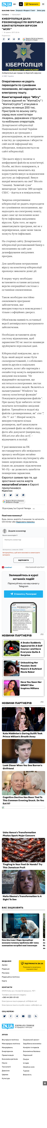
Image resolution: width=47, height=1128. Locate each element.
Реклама (5, 973)
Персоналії (27, 1055)
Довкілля (6, 1071)
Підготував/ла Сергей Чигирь (16, 508)
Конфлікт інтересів (31, 1047)
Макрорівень (7, 1047)
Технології (6, 1067)
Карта (4, 981)
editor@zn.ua (36, 1005)
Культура (6, 1078)
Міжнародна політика (11, 1044)
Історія (26, 1063)
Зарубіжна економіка (32, 1044)
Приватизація (8, 1055)
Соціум (26, 1059)
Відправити (23, 560)
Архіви (5, 965)
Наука (4, 1063)
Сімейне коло (28, 1067)
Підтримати (33, 4)
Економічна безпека (31, 1051)
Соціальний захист (31, 1040)
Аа (21, 4)
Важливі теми (8, 10)
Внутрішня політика (10, 1040)
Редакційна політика (11, 977)
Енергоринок (7, 1051)
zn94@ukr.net (31, 1001)
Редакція (6, 969)
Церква (5, 1075)
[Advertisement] (23, 1104)
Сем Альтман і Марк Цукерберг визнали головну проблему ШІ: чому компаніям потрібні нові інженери (20, 943)
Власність (27, 1075)
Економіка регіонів (10, 1059)
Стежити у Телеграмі (25, 594)
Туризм (26, 1071)
